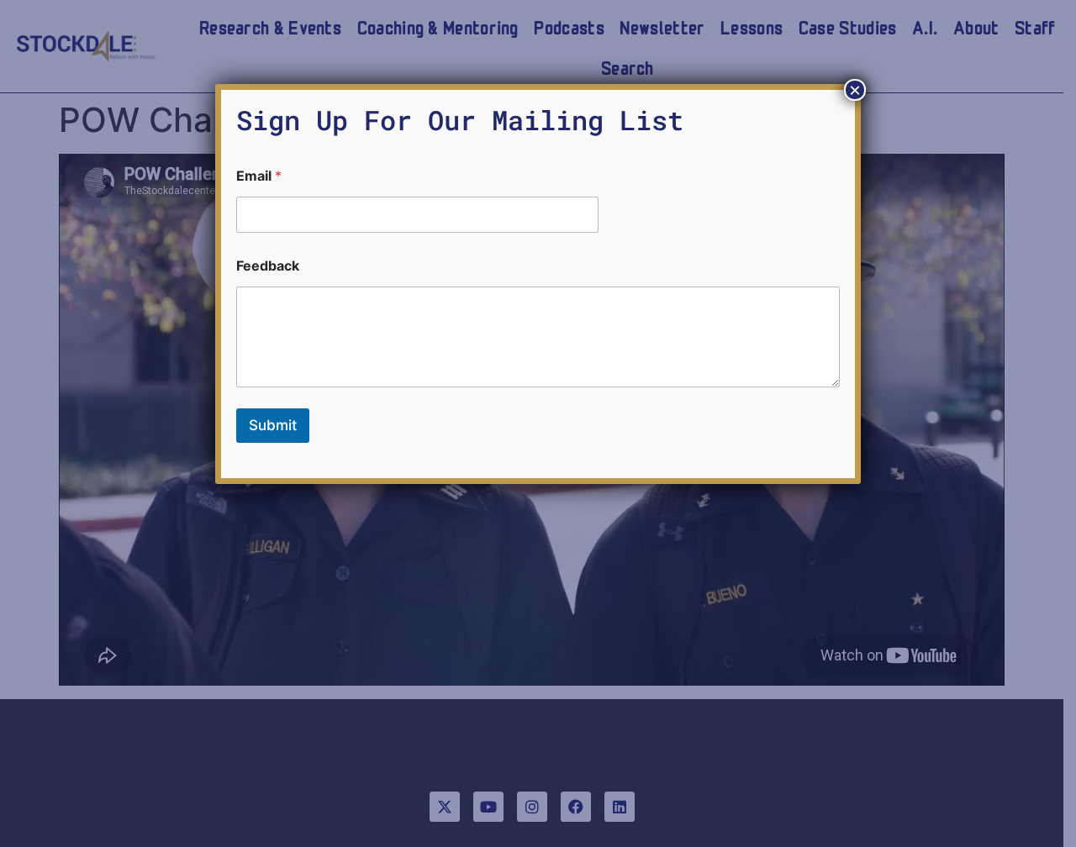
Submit (273, 425)
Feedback (267, 266)
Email (259, 176)
